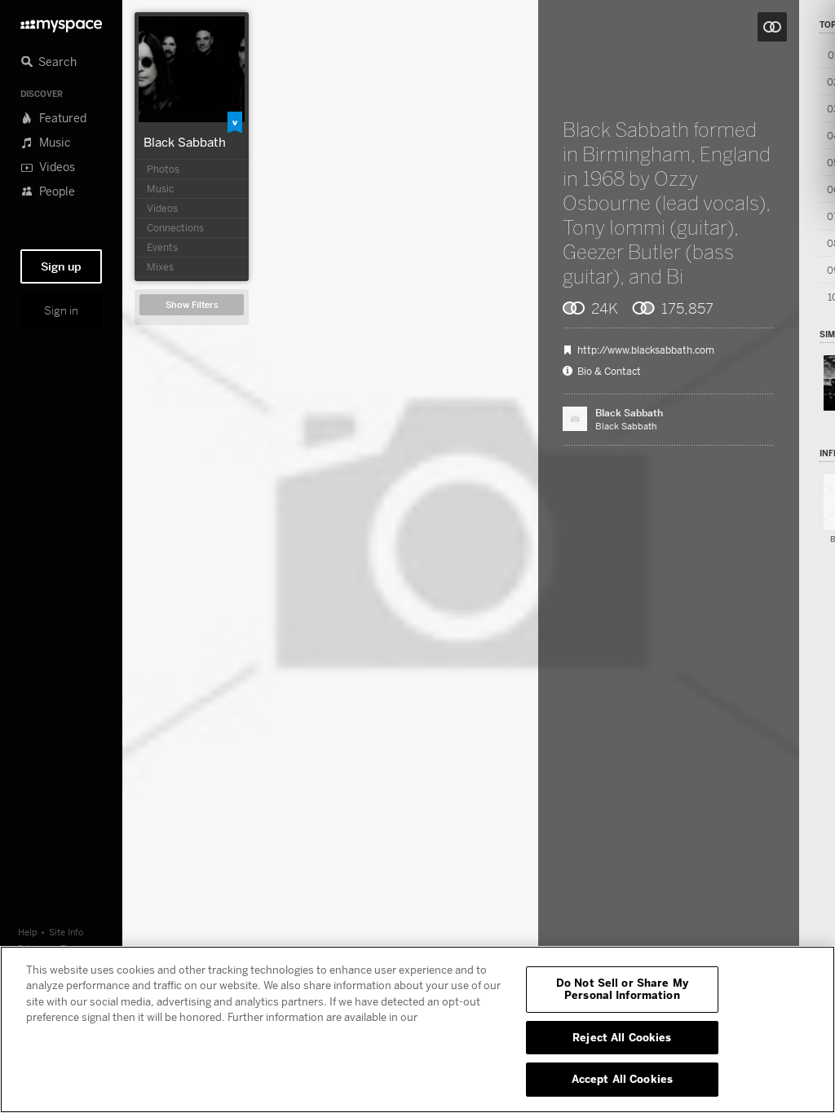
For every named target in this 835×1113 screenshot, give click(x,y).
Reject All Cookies (621, 1037)
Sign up (61, 266)
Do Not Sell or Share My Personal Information (622, 989)
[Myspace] (61, 22)
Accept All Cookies (622, 1078)
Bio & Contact (609, 371)
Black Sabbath (185, 142)
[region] (417, 1029)
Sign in (61, 310)
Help (28, 932)
